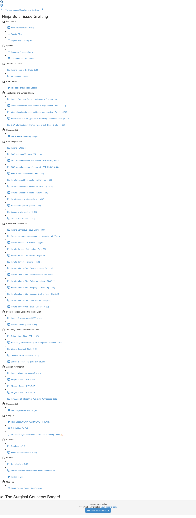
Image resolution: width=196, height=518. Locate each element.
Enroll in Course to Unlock (98, 510)
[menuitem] (1, 6)
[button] (1, 2)
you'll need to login (109, 506)
